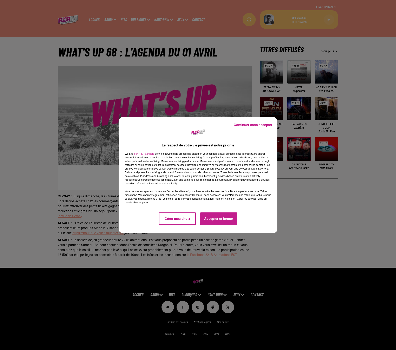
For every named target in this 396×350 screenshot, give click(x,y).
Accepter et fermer (218, 218)
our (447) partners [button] (144, 153)
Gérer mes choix (177, 218)
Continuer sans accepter (253, 124)
